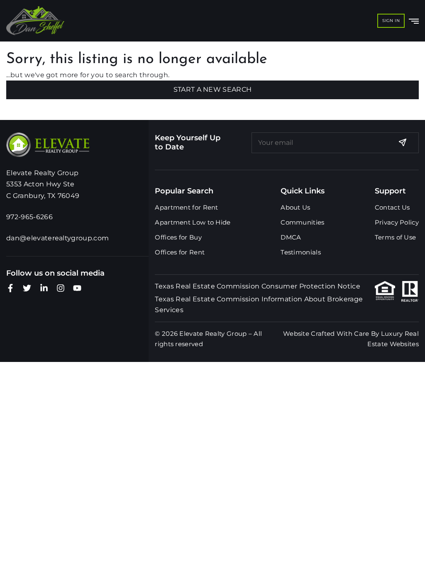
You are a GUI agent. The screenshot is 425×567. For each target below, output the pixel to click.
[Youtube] (77, 288)
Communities (302, 222)
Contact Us (392, 207)
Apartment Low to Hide (192, 222)
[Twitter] (27, 288)
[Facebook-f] (10, 288)
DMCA (291, 237)
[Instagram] (60, 288)
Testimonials (301, 252)
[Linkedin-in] (44, 288)
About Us (295, 207)
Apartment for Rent (186, 207)
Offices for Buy (178, 237)
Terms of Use (395, 237)
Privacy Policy (397, 222)
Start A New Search (212, 89)
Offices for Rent (180, 252)
